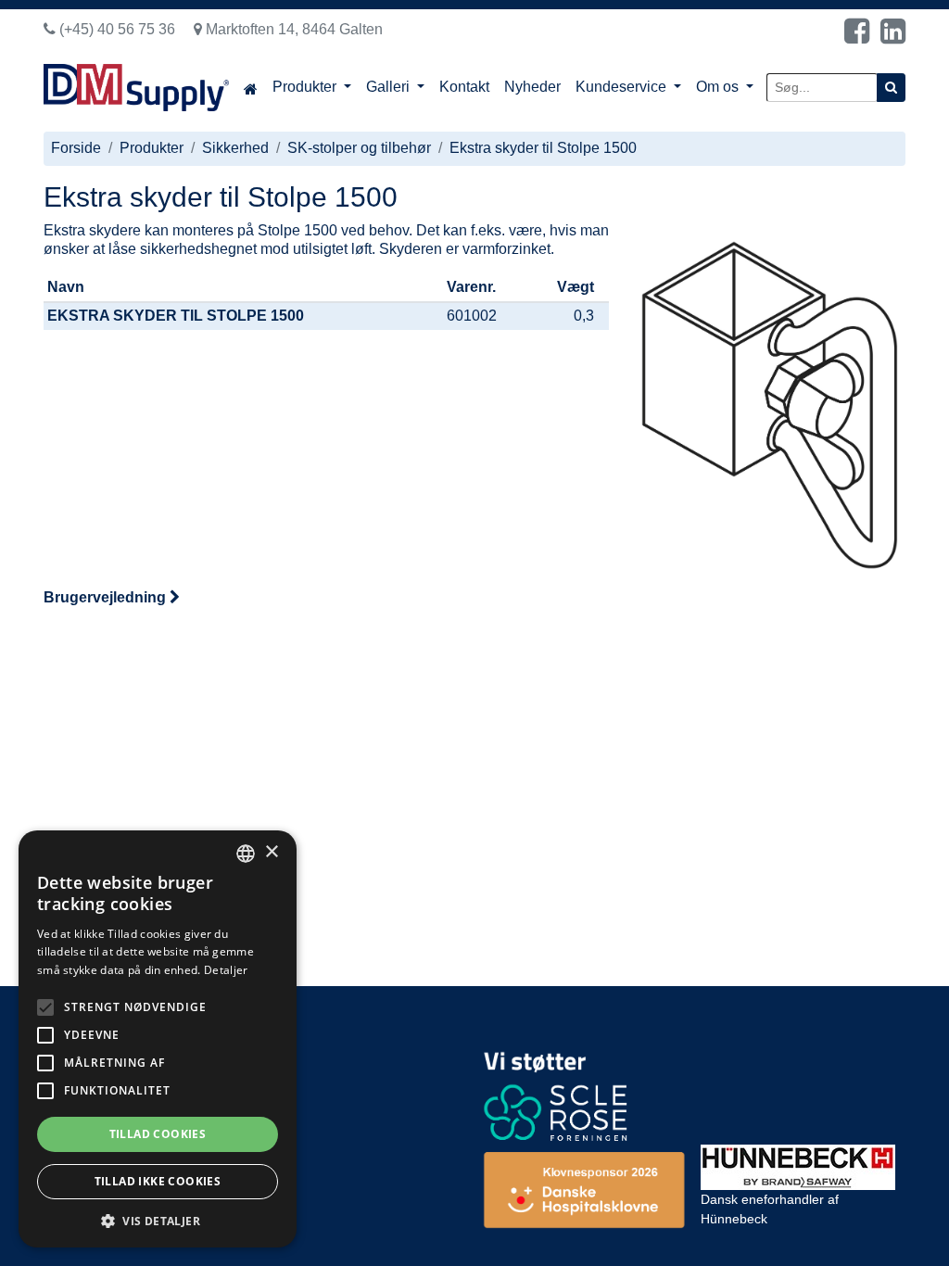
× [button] (271, 852)
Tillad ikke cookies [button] (158, 1181)
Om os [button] (719, 87)
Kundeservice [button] (623, 87)
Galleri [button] (389, 87)
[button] (157, 1220)
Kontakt (464, 87)
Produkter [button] (306, 87)
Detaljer (225, 970)
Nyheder (532, 87)
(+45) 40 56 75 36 (115, 29)
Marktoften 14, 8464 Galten (292, 29)
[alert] (158, 1038)
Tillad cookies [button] (158, 1134)
